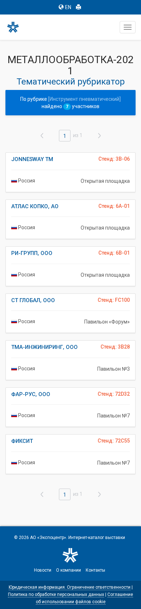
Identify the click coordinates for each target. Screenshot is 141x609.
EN (68, 7)
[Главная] (16, 27)
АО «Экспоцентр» (48, 537)
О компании (68, 570)
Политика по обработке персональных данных (56, 594)
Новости (42, 570)
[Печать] (78, 7)
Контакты (95, 570)
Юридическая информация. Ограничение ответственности (70, 587)
